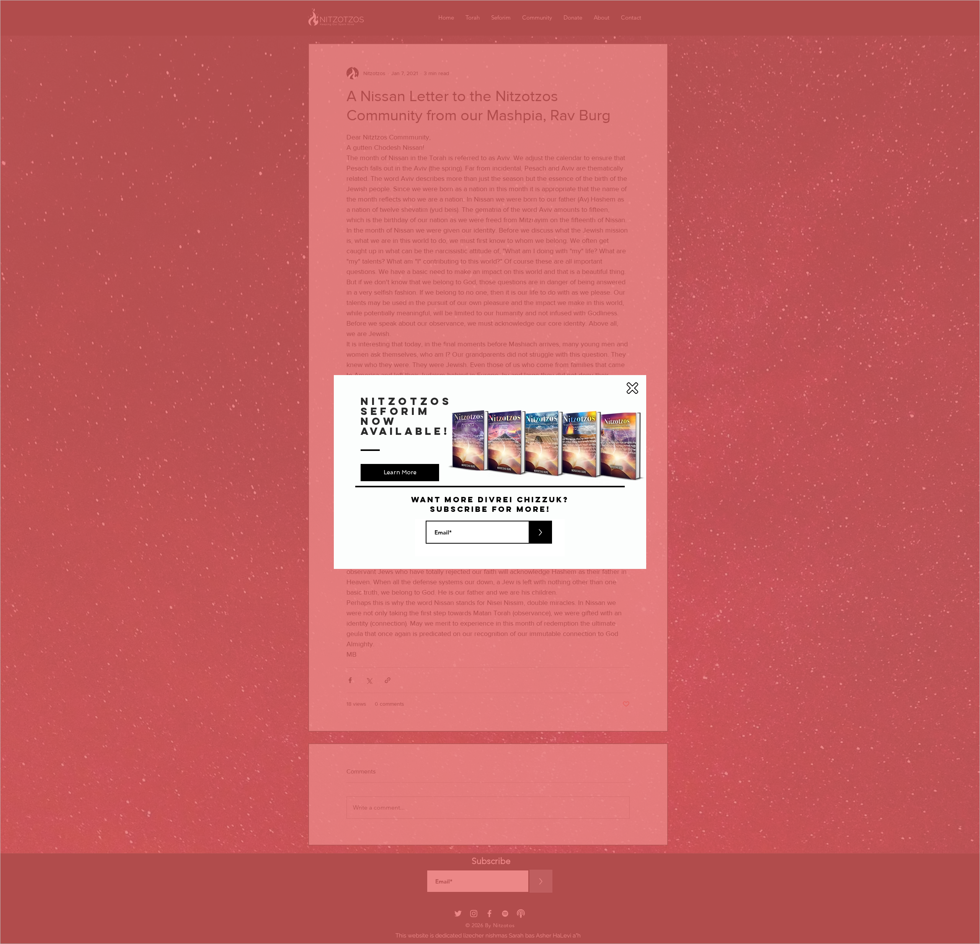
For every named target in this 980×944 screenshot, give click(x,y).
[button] (632, 388)
